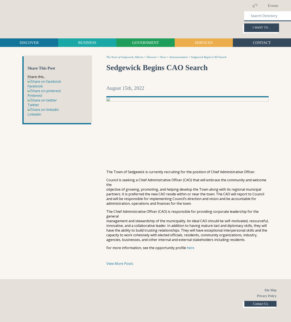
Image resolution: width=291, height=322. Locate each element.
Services (204, 43)
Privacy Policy (267, 296)
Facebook (17, 291)
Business (87, 43)
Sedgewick (39, 18)
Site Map (270, 290)
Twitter (26, 291)
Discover (29, 43)
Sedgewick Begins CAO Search (157, 67)
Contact (262, 43)
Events (273, 5)
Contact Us (260, 304)
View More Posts (119, 263)
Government (145, 43)
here (190, 247)
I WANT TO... (262, 27)
